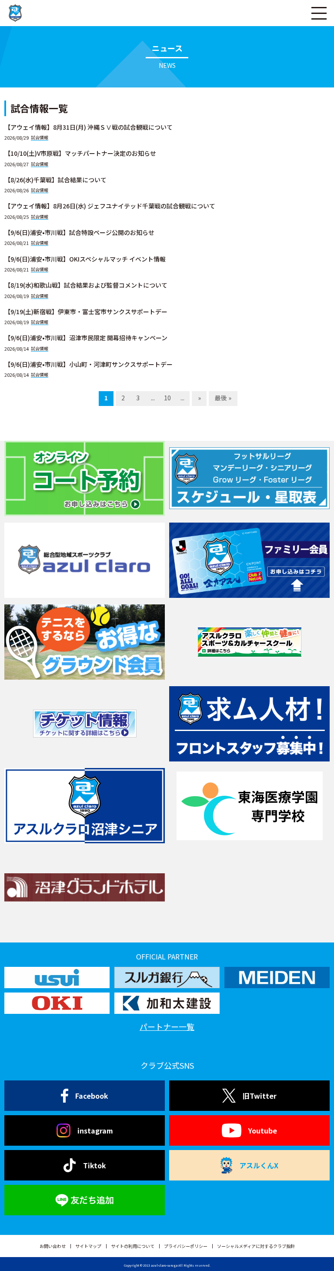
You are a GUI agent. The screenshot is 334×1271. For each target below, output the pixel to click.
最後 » (223, 397)
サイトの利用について (132, 1246)
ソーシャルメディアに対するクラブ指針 (256, 1246)
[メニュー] (319, 13)
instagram (95, 1130)
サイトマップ (88, 1246)
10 (167, 397)
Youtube (262, 1130)
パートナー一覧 (167, 1026)
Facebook (91, 1095)
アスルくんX (258, 1165)
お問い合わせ (53, 1246)
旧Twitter (260, 1095)
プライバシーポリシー (185, 1246)
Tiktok (94, 1165)
